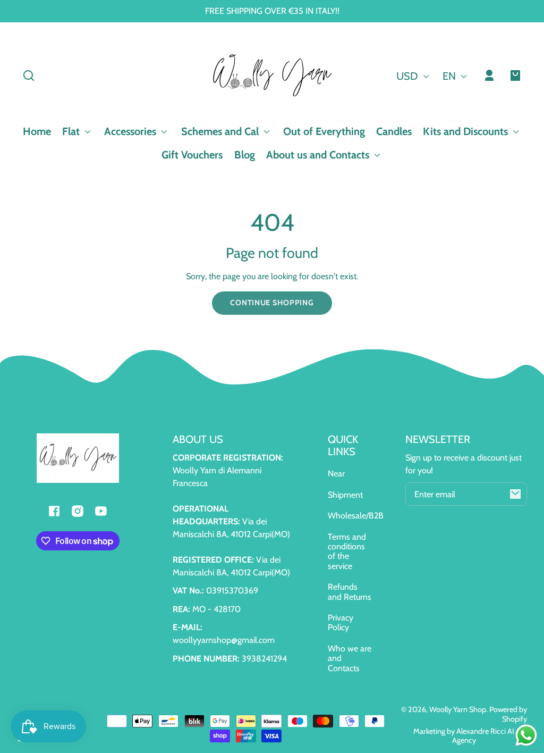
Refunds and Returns (349, 591)
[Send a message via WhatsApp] (526, 735)
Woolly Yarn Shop (457, 709)
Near (336, 473)
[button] (28, 75)
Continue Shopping (271, 302)
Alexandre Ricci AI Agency (483, 735)
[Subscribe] (515, 494)
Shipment (345, 495)
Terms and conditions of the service (347, 551)
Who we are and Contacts (349, 658)
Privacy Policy (340, 622)
